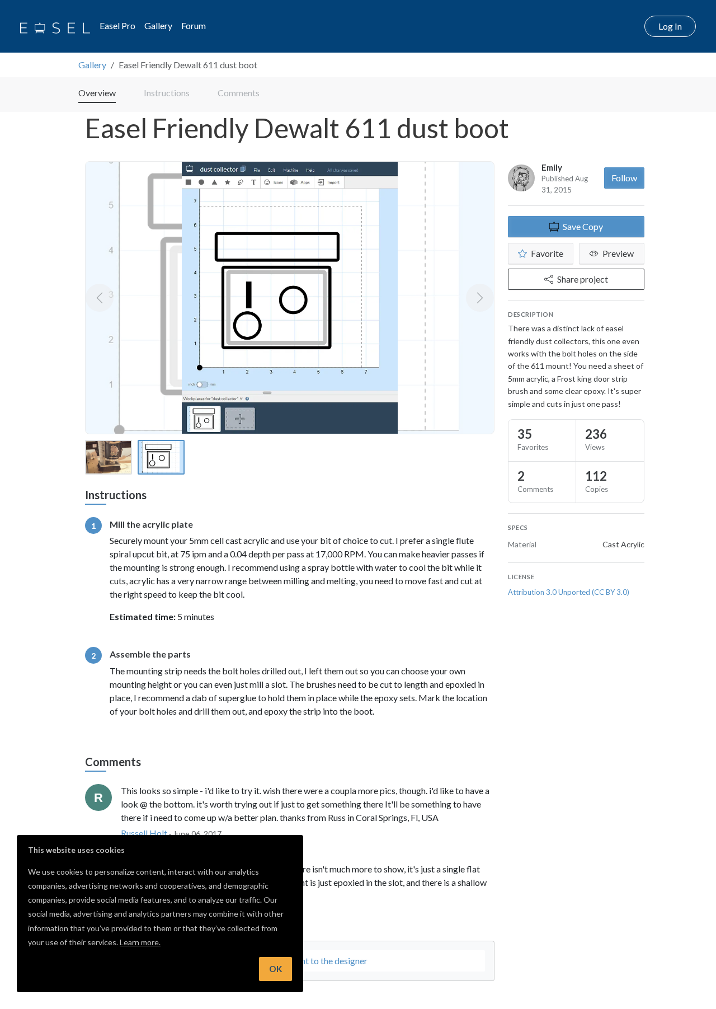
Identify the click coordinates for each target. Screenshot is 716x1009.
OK (275, 969)
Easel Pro (117, 25)
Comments (239, 92)
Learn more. (140, 942)
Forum (193, 25)
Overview (97, 92)
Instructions (167, 92)
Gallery (158, 25)
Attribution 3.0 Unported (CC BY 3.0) (568, 592)
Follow (624, 177)
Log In (670, 26)
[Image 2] (161, 457)
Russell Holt (144, 833)
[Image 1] (108, 457)
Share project (582, 279)
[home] (55, 26)
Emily (551, 167)
